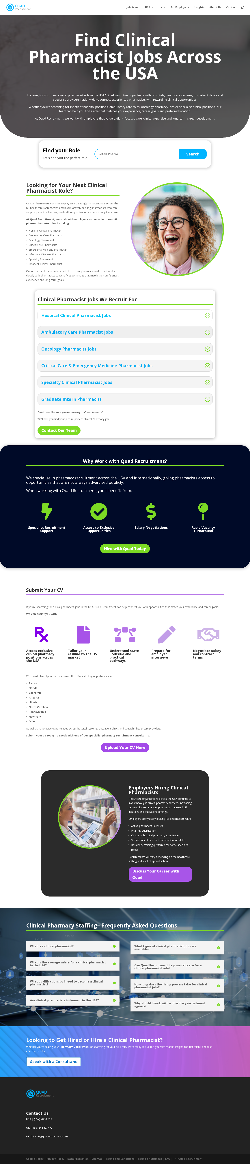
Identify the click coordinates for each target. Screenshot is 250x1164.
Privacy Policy (55, 1159)
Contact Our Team (59, 430)
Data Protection (78, 1159)
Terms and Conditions (120, 1159)
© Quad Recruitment (189, 1159)
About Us (215, 7)
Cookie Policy (35, 1159)
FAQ (167, 1159)
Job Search (133, 7)
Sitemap (97, 1159)
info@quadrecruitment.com (51, 1136)
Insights (199, 7)
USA (147, 7)
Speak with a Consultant (53, 1061)
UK (160, 7)
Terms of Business (149, 1159)
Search (192, 154)
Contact (231, 7)
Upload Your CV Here (125, 747)
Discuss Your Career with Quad (155, 874)
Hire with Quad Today (125, 548)
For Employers (180, 7)
